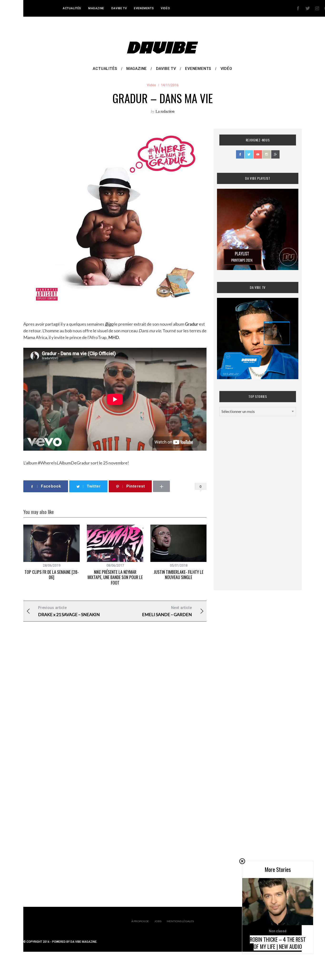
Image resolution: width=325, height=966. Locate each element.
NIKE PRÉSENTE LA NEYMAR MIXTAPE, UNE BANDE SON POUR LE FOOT (115, 577)
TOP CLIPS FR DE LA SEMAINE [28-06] (52, 574)
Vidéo (165, 8)
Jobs (157, 921)
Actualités (72, 8)
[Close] (242, 861)
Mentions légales (180, 921)
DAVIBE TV (119, 8)
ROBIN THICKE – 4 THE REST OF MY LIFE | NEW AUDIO (278, 943)
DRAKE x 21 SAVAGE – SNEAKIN (69, 611)
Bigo (109, 324)
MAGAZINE (96, 8)
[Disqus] (115, 701)
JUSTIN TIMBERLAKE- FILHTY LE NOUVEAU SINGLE (178, 574)
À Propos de (140, 921)
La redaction (165, 111)
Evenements (144, 8)
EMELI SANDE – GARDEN (167, 611)
